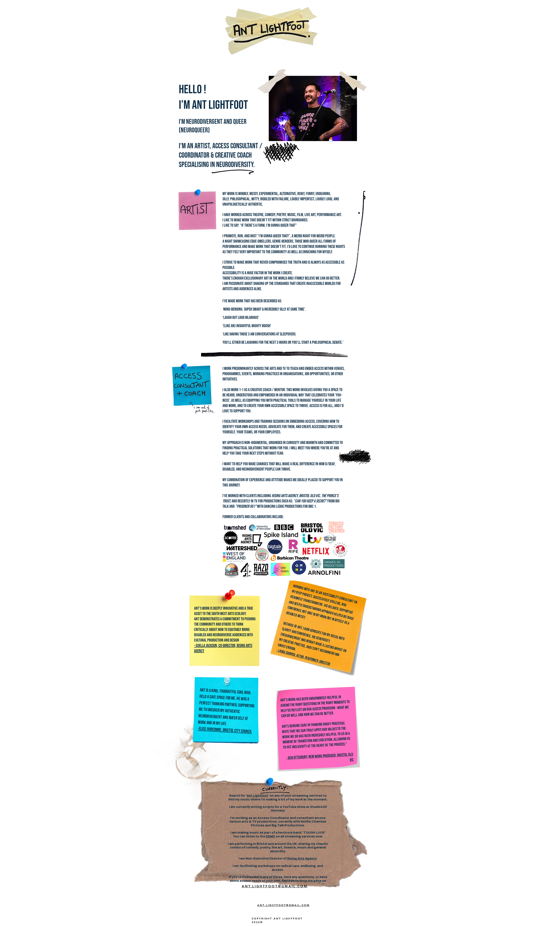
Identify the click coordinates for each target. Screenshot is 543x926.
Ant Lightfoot (257, 795)
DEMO (270, 836)
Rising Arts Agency (301, 858)
